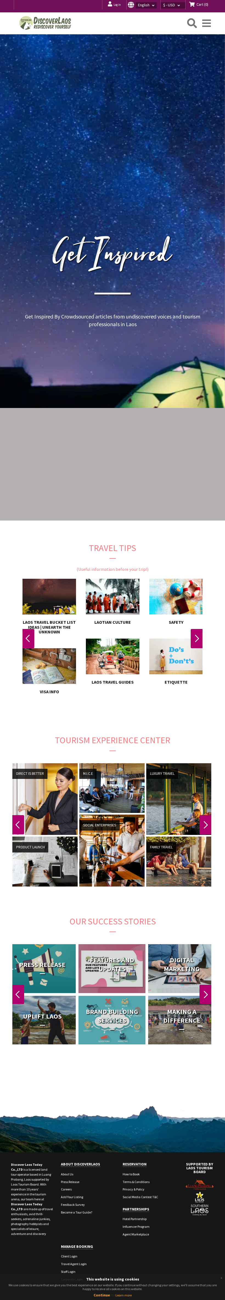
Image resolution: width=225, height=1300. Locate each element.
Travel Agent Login (74, 1264)
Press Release (42, 964)
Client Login (69, 1256)
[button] (143, 5)
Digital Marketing (181, 964)
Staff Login (68, 1272)
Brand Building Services (112, 1016)
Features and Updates (112, 964)
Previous (28, 638)
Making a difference (181, 1016)
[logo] (45, 22)
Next (197, 638)
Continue (102, 1295)
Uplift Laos (42, 1016)
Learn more (124, 1295)
